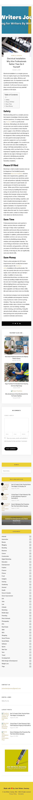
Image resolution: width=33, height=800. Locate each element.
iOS (3, 598)
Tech (3, 652)
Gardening (5, 584)
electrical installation (16, 173)
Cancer (4, 553)
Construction (5, 556)
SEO (3, 632)
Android (4, 536)
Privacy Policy (13, 794)
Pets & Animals (6, 618)
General (4, 587)
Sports (3, 646)
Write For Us (5, 701)
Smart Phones (6, 638)
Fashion (4, 567)
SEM (3, 629)
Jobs (3, 601)
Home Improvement (7, 595)
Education (4, 562)
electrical (8, 121)
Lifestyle (4, 607)
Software (4, 644)
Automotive (5, 539)
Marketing (4, 610)
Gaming (4, 581)
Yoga (3, 666)
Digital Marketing (6, 559)
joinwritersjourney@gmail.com (11, 688)
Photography (5, 621)
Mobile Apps (5, 612)
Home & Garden (16, 55)
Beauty (4, 542)
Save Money (9, 106)
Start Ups (4, 649)
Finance (4, 570)
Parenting (4, 615)
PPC (3, 624)
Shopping (4, 635)
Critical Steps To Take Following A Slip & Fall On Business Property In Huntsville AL (20, 496)
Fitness (4, 573)
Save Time (9, 104)
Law (3, 604)
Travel (3, 655)
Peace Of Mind (10, 102)
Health (3, 590)
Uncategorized (6, 658)
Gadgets (4, 579)
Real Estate (5, 627)
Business (4, 550)
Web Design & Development (9, 660)
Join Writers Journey (22, 788)
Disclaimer (21, 794)
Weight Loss (5, 663)
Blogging (4, 545)
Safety (7, 99)
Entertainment (6, 564)
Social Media (5, 641)
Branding (4, 547)
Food (3, 576)
